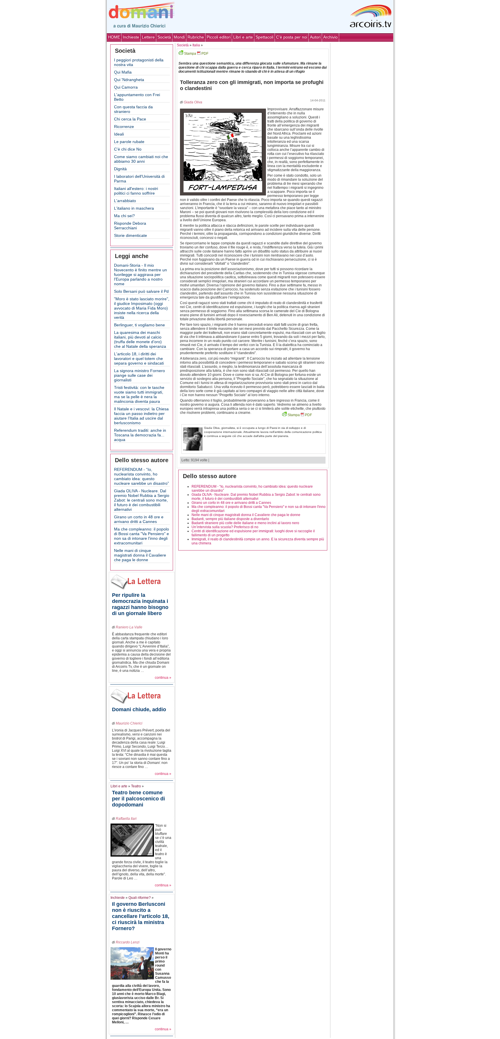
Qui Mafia (123, 72)
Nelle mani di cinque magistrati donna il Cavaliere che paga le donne (140, 555)
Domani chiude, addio (139, 709)
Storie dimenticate (130, 235)
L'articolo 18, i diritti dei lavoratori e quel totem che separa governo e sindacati (139, 358)
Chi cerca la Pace (130, 119)
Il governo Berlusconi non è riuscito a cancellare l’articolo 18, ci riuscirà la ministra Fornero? (140, 916)
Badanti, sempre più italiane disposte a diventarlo (230, 519)
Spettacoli (264, 37)
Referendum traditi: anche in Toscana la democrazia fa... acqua (140, 435)
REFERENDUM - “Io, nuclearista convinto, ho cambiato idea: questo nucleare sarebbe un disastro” (141, 476)
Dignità (120, 169)
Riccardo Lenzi (127, 942)
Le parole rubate (129, 141)
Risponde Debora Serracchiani (130, 225)
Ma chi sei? (124, 215)
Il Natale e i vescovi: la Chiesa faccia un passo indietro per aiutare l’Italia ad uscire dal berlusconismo (141, 416)
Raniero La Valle (129, 627)
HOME (114, 37)
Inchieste (131, 37)
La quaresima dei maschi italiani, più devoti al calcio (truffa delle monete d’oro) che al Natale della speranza (140, 339)
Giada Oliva (193, 102)
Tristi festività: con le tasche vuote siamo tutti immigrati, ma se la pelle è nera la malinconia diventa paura (139, 394)
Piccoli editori (219, 37)
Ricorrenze (124, 126)
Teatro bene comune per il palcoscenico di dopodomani (138, 799)
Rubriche (196, 37)
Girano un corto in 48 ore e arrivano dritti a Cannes (138, 519)
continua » (163, 678)
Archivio (330, 37)
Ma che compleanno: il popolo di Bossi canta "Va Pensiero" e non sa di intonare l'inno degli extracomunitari (141, 536)
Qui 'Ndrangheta (129, 79)
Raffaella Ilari (126, 819)
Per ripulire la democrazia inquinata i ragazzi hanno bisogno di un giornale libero (140, 604)
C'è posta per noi (291, 37)
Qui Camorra (126, 87)
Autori (315, 37)
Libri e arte (243, 37)
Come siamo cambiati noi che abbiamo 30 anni (141, 159)
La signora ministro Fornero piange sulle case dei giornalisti (139, 375)
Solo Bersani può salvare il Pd (141, 291)
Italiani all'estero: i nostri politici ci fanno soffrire (136, 190)
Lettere (148, 37)
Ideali (119, 134)
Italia (196, 45)
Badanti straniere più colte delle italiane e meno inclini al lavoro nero (245, 523)
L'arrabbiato (125, 200)
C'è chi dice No (127, 149)
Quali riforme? (139, 898)
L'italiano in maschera (134, 208)
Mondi (179, 37)
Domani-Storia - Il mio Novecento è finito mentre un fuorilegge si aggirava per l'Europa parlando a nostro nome (140, 274)
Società (164, 37)
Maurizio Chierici (129, 723)
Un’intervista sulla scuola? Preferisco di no (225, 527)
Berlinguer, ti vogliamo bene (139, 325)
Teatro (136, 786)
